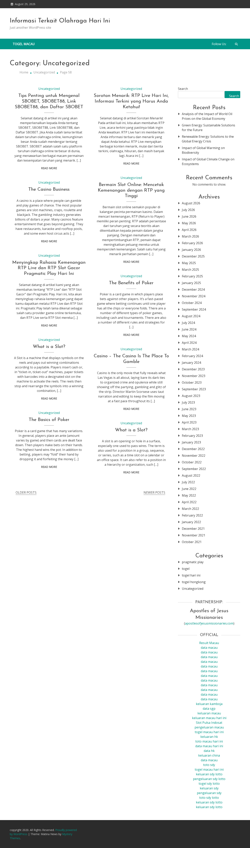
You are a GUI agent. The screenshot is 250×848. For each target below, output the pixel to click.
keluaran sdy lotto (209, 802)
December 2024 (193, 289)
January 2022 (191, 522)
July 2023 (188, 402)
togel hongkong (194, 582)
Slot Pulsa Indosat (209, 722)
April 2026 (189, 230)
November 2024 (193, 296)
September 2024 (194, 309)
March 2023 (190, 429)
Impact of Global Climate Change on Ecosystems (208, 161)
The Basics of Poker (49, 419)
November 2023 (193, 376)
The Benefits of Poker (131, 283)
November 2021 (193, 535)
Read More (49, 168)
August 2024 (191, 316)
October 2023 (192, 382)
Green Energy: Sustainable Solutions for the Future (208, 127)
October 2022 (192, 462)
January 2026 (191, 250)
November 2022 (193, 455)
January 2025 (191, 283)
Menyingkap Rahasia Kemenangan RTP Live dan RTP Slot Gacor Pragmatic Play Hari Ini (49, 268)
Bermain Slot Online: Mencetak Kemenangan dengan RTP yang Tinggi (131, 190)
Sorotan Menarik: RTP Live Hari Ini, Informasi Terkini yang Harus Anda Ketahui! (131, 101)
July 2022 (188, 482)
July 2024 (188, 323)
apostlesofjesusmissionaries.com (209, 623)
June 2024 (189, 329)
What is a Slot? (49, 346)
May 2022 (189, 495)
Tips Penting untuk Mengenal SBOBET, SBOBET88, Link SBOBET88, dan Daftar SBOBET (49, 101)
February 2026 (192, 243)
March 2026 (190, 236)
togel (185, 569)
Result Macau (209, 643)
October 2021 (192, 542)
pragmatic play (193, 562)
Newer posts (154, 492)
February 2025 (192, 276)
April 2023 (189, 422)
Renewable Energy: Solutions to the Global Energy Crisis (208, 138)
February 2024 (192, 356)
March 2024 (190, 349)
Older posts (26, 492)
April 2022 (189, 502)
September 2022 (194, 469)
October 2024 (192, 303)
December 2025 (193, 256)
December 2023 (193, 369)
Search (183, 89)
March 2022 (190, 509)
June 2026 (189, 216)
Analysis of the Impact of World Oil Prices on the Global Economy (207, 116)
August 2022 (191, 475)
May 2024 (189, 336)
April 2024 (189, 342)
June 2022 (189, 489)
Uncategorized (49, 89)
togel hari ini (191, 575)
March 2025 (190, 269)
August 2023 (191, 396)
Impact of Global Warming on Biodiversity (203, 150)
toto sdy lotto (209, 797)
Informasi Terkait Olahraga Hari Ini (60, 21)
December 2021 (193, 528)
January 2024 (191, 362)
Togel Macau (24, 44)
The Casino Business (49, 189)
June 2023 (189, 409)
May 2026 (189, 223)
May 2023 (189, 416)
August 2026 (191, 203)
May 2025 (189, 263)
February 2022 (192, 515)
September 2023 (194, 389)
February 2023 (192, 435)
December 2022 (193, 449)
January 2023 (191, 442)
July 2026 (188, 210)
